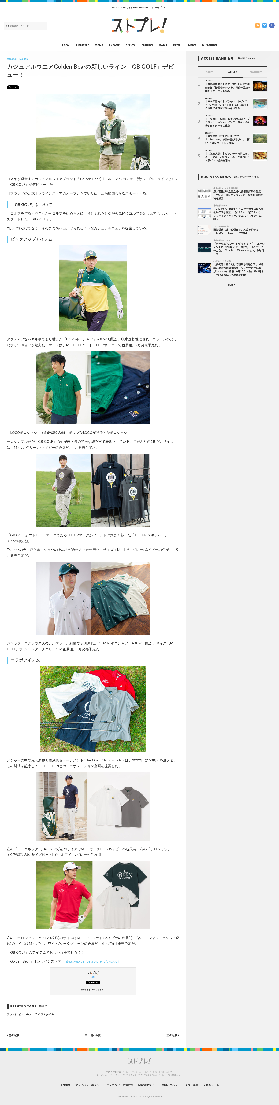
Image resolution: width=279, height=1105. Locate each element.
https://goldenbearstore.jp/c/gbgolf (92, 961)
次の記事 (172, 1035)
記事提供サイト (147, 1085)
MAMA (163, 44)
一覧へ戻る (94, 1035)
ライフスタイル (44, 1014)
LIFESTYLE (82, 44)
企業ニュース (211, 1085)
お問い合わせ (169, 1085)
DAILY (209, 72)
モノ (29, 1014)
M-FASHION (209, 44)
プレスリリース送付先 (120, 1085)
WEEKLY (232, 72)
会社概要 (65, 1085)
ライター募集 (190, 1085)
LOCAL (66, 44)
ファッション (15, 1014)
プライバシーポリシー (88, 1085)
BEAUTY (131, 44)
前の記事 (13, 1035)
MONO (99, 44)
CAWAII (177, 44)
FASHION (147, 44)
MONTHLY (256, 72)
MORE (232, 285)
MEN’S (192, 44)
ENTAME (114, 44)
